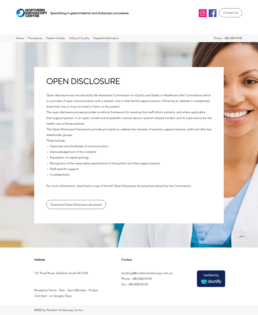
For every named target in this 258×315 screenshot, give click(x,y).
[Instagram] (203, 13)
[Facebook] (212, 13)
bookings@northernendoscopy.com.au (147, 273)
